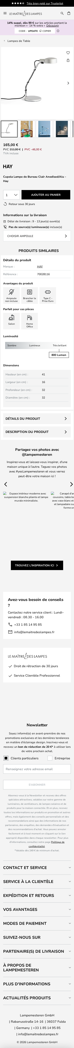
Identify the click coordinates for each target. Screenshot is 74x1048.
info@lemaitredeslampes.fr (34, 632)
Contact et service (25, 867)
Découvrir (52, 25)
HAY (40, 266)
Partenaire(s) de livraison (33, 951)
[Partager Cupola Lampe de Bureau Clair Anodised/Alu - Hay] (68, 60)
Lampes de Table (18, 41)
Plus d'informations (26, 983)
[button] (9, 129)
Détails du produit (23, 418)
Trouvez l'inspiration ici (34, 565)
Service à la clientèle (28, 881)
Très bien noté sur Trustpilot (45, 3)
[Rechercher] (62, 13)
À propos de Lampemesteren (21, 968)
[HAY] (23, 166)
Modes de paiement (25, 923)
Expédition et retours (28, 895)
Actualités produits (27, 997)
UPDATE (35, 30)
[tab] (37, 867)
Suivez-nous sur (21, 937)
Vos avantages (20, 909)
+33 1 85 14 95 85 (28, 624)
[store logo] (28, 13)
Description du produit (27, 432)
